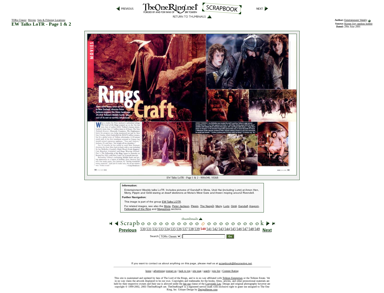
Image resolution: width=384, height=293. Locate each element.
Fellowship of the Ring (137, 209)
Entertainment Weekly (355, 20)
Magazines (163, 209)
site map (197, 270)
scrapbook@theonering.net (235, 263)
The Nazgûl (207, 206)
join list (216, 270)
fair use (187, 283)
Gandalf (243, 206)
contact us (171, 270)
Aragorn (254, 206)
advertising (159, 270)
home (148, 270)
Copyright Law (213, 283)
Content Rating (230, 270)
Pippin (195, 206)
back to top (184, 270)
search (206, 270)
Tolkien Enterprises (233, 278)
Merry (219, 206)
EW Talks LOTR (171, 201)
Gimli (234, 206)
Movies (32, 20)
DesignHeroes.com (208, 289)
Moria (167, 206)
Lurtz (226, 206)
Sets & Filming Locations (51, 20)
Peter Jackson (180, 206)
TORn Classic (18, 20)
